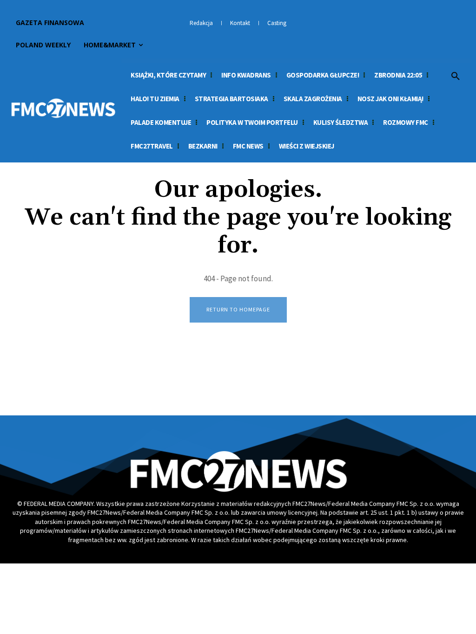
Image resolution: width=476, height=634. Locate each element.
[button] (455, 76)
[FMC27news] (63, 108)
